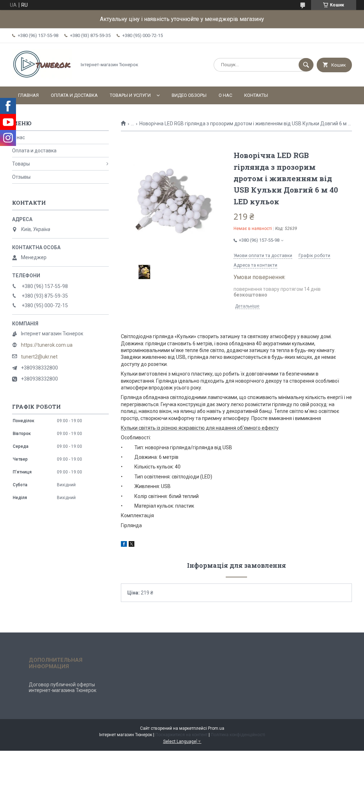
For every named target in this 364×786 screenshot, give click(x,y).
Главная (28, 95)
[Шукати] (306, 65)
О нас (225, 95)
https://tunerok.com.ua (47, 345)
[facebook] (124, 545)
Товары (21, 164)
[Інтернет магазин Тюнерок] (42, 77)
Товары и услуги (130, 95)
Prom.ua (216, 728)
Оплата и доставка (74, 95)
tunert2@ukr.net (39, 357)
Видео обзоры (189, 95)
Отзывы (21, 177)
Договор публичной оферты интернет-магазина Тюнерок (62, 687)
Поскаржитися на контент (181, 734)
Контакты (256, 95)
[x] (131, 545)
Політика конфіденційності (238, 734)
